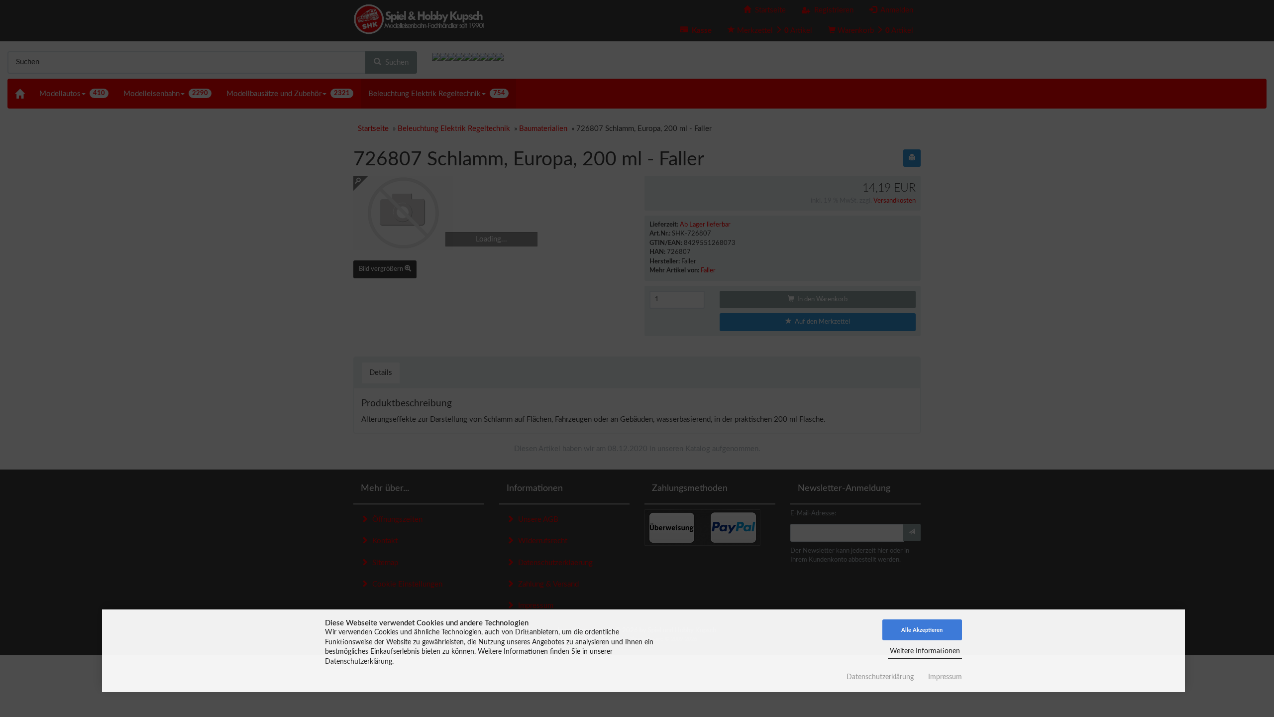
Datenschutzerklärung (880, 677)
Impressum (945, 677)
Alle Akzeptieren (922, 630)
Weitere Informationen (925, 651)
